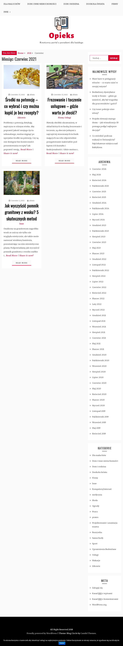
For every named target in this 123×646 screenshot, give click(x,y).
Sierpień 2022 (98, 276)
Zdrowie (22, 117)
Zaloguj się (97, 588)
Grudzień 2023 (99, 225)
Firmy (115, 4)
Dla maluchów (12, 4)
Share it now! (11, 153)
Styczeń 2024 (98, 219)
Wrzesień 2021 (99, 326)
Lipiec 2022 (97, 281)
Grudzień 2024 (99, 203)
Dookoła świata (95, 4)
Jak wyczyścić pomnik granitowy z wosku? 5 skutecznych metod (22, 212)
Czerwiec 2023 (99, 242)
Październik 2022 (100, 270)
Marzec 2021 (98, 349)
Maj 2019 (96, 428)
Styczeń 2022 (98, 310)
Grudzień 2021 (99, 315)
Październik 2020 (100, 360)
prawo (95, 517)
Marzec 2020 (98, 400)
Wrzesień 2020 (99, 366)
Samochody (97, 538)
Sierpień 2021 (98, 332)
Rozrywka (97, 532)
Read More (26, 149)
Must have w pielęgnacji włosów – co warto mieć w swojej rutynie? (105, 83)
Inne (6, 12)
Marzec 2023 (98, 253)
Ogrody (95, 506)
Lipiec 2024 (97, 214)
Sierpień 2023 (98, 236)
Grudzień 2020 (99, 355)
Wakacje (96, 560)
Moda (95, 500)
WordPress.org (99, 604)
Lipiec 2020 (98, 377)
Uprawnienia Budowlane (104, 549)
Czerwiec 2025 (99, 191)
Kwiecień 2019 (99, 433)
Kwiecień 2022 (99, 293)
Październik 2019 (100, 417)
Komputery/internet (102, 489)
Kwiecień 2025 (99, 197)
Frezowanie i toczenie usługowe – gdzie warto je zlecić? (64, 106)
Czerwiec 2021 (99, 338)
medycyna (97, 495)
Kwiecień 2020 (99, 394)
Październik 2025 (100, 186)
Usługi (68, 117)
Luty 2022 (96, 304)
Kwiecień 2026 (99, 180)
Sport (94, 543)
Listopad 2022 (99, 265)
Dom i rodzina (71, 4)
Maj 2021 (96, 343)
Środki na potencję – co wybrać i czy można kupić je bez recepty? (21, 106)
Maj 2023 (96, 248)
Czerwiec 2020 (99, 383)
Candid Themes (88, 633)
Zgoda (62, 643)
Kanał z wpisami (102, 593)
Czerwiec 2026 (99, 169)
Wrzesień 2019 (99, 422)
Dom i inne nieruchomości (41, 4)
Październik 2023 (100, 231)
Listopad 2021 (98, 321)
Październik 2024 (100, 208)
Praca (95, 511)
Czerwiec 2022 (99, 287)
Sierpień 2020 (99, 371)
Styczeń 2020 (98, 405)
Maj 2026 (96, 174)
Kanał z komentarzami (105, 599)
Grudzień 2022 (99, 259)
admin (32, 95)
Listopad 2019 (98, 411)
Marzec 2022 (98, 298)
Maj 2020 (96, 388)
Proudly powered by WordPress (42, 633)
